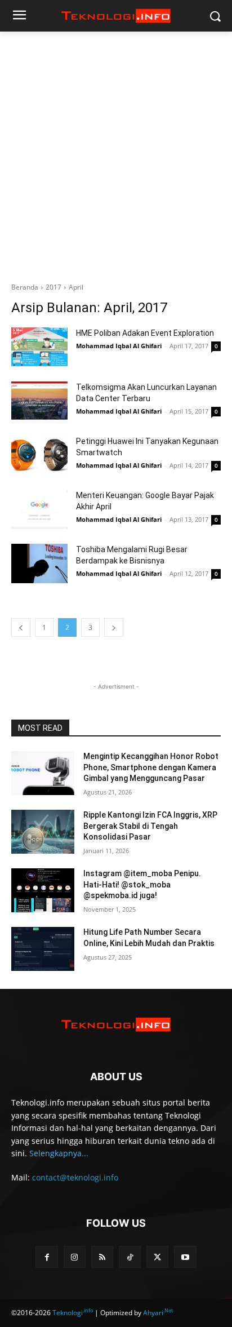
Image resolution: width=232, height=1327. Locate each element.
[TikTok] (130, 1257)
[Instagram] (75, 1257)
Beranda (24, 287)
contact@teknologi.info (75, 1177)
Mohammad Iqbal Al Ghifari (119, 345)
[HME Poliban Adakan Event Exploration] (39, 347)
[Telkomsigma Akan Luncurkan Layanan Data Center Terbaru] (39, 401)
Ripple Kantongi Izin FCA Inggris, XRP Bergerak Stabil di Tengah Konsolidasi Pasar (150, 825)
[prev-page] (20, 627)
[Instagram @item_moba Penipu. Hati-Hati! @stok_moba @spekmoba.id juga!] (42, 890)
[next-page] (113, 627)
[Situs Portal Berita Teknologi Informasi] (116, 16)
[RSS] (102, 1257)
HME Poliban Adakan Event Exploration (145, 333)
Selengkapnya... (58, 1153)
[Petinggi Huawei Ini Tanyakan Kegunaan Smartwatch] (39, 455)
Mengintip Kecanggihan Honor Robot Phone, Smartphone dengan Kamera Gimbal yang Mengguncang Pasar (150, 767)
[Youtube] (185, 1257)
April (76, 287)
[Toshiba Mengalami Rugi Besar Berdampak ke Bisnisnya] (39, 563)
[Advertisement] (116, 160)
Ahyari (158, 1312)
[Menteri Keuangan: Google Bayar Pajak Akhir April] (39, 509)
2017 (53, 287)
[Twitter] (157, 1257)
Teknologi (72, 1312)
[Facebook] (46, 1257)
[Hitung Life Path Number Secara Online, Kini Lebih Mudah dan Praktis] (42, 949)
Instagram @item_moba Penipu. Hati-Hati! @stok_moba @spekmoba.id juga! (142, 884)
